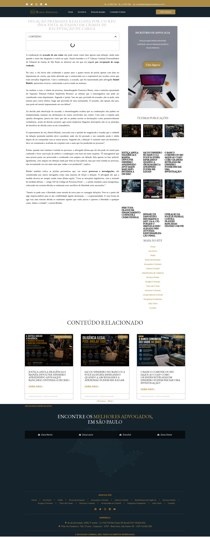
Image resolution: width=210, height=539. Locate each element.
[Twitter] (32, 4)
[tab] (45, 435)
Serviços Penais (152, 277)
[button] (115, 36)
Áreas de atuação (98, 12)
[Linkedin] (41, 4)
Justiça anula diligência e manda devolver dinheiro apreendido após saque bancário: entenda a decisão (130, 163)
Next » (111, 401)
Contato (152, 308)
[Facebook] (27, 4)
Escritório (82, 12)
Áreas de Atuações (153, 260)
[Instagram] (36, 4)
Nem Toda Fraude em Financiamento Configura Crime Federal (131, 212)
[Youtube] (46, 4)
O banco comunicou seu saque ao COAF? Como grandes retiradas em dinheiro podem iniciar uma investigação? (174, 162)
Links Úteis (153, 303)
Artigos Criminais (152, 281)
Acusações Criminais (153, 264)
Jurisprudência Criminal (153, 295)
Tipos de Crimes (153, 286)
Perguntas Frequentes (153, 299)
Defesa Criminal (153, 268)
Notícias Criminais (153, 290)
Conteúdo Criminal (117, 12)
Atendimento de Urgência (153, 273)
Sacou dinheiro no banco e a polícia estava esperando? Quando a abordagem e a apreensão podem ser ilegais (152, 162)
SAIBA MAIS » (36, 386)
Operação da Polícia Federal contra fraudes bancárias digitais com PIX (174, 220)
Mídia (152, 255)
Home (70, 12)
